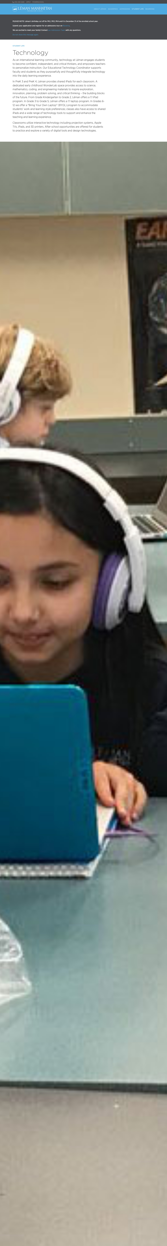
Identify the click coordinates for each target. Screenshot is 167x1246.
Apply (28, 2)
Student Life (138, 9)
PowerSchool (38, 2)
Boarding (149, 9)
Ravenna (66, 26)
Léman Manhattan (33, 9)
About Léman (100, 9)
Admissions (125, 9)
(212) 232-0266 (19, 2)
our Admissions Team (56, 30)
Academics (113, 9)
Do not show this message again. (26, 35)
